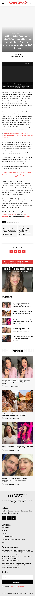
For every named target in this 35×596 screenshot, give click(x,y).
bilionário (10, 222)
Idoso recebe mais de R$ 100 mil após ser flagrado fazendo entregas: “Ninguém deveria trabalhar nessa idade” (17, 175)
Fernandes (18, 54)
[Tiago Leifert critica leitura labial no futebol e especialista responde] (6, 338)
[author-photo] (3, 386)
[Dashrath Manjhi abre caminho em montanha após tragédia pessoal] (6, 313)
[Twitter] (15, 251)
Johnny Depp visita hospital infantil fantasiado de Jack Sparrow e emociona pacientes (25, 231)
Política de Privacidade (17, 586)
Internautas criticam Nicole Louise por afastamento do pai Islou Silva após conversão (22, 330)
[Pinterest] (19, 251)
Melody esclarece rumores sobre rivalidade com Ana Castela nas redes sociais (22, 321)
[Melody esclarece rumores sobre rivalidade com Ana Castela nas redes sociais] (6, 321)
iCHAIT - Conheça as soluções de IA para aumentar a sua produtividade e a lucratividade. (17, 262)
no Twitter (13, 214)
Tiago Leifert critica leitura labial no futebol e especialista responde (23, 338)
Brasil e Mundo (17, 33)
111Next (26, 216)
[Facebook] (11, 251)
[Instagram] (9, 518)
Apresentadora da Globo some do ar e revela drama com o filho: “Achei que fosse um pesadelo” (17, 136)
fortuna (16, 222)
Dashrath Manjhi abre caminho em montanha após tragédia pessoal (22, 313)
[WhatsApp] (23, 251)
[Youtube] (13, 518)
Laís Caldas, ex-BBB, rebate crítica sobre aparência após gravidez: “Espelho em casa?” (22, 304)
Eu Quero (16, 582)
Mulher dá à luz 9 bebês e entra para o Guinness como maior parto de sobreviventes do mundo (9, 232)
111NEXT (6, 386)
